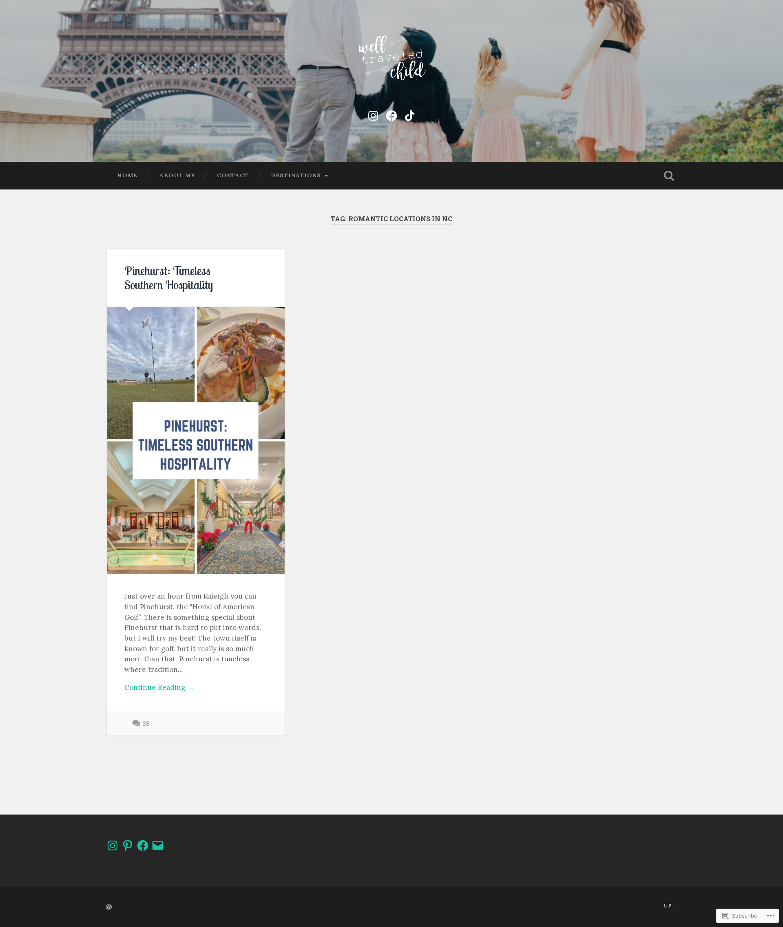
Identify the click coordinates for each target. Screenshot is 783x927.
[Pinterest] (127, 845)
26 (146, 723)
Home (127, 175)
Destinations (296, 175)
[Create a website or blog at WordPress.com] (109, 907)
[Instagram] (373, 114)
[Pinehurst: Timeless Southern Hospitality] (196, 440)
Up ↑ (670, 905)
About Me (177, 175)
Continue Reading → (159, 687)
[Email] (157, 845)
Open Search (669, 175)
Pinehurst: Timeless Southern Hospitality (168, 277)
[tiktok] (409, 114)
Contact (233, 175)
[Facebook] (391, 114)
